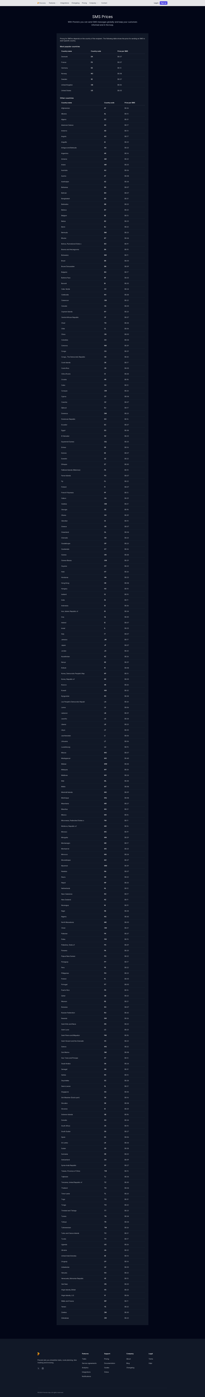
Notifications (86, 1376)
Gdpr (150, 1363)
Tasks (84, 1359)
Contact (104, 3)
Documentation (109, 1363)
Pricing (84, 3)
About (128, 1359)
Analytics (85, 1368)
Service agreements (89, 1363)
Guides (106, 1368)
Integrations (64, 3)
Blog (128, 1363)
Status (106, 1372)
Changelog (75, 3)
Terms (151, 1359)
